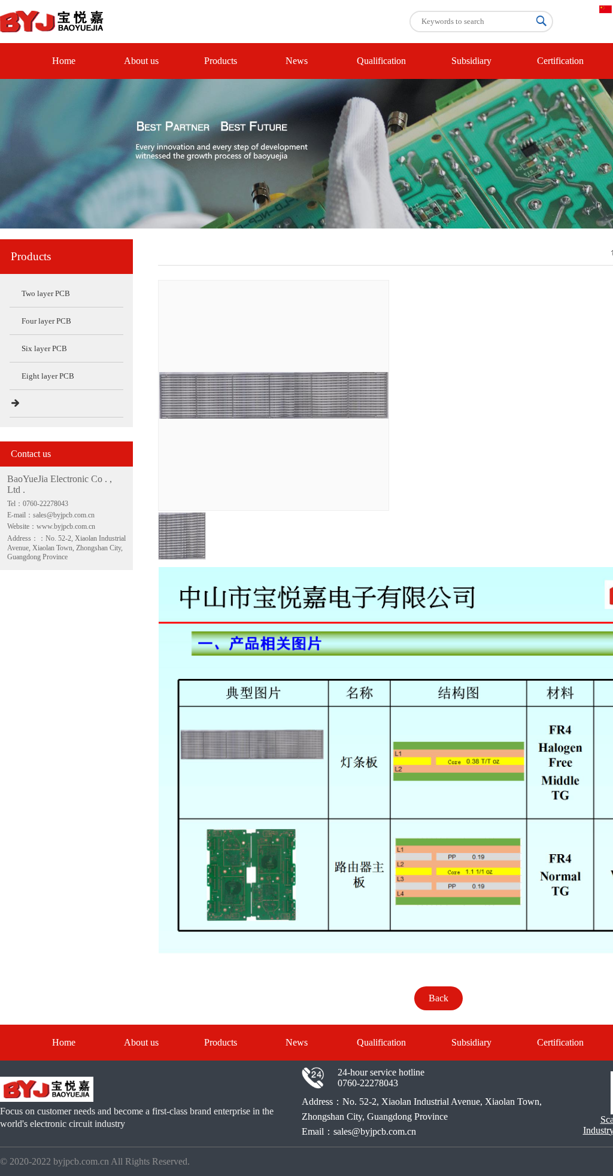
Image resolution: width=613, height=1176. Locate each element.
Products (220, 61)
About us (141, 61)
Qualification (381, 61)
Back (438, 998)
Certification (560, 61)
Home (63, 61)
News (297, 61)
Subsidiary (471, 61)
